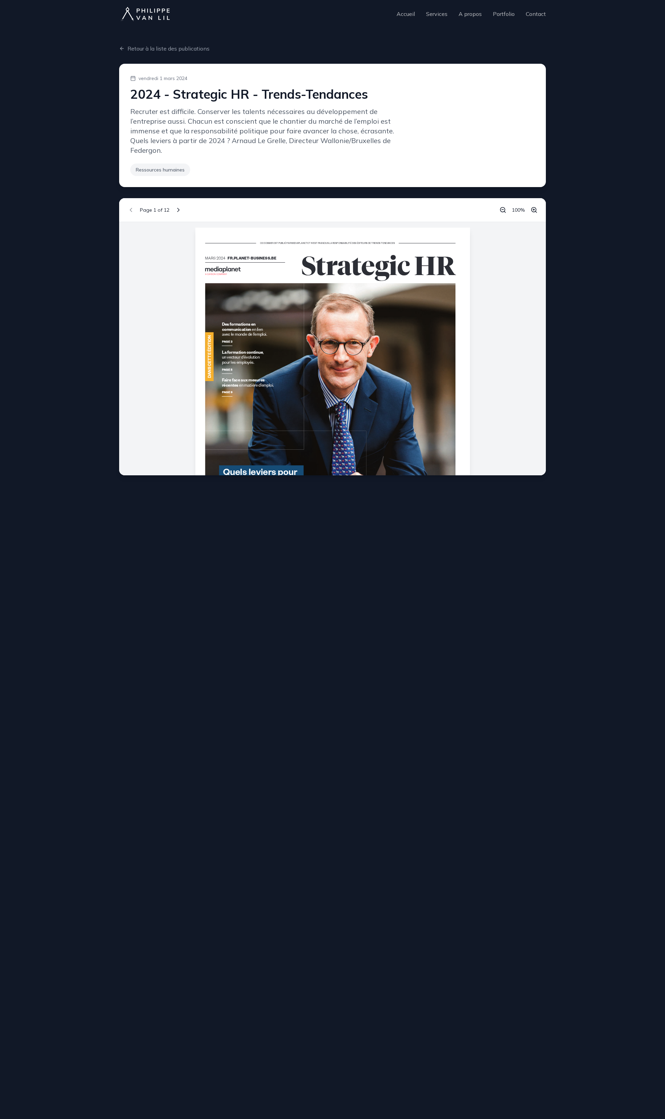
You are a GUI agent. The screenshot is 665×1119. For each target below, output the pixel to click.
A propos (470, 13)
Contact (536, 13)
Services (436, 13)
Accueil (406, 13)
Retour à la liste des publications (168, 48)
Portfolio (504, 13)
